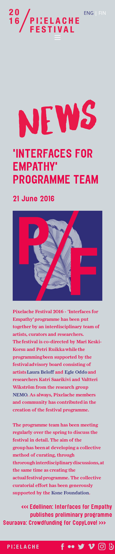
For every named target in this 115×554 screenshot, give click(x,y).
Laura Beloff (41, 372)
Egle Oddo (76, 372)
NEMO (20, 395)
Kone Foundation (70, 493)
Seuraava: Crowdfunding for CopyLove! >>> (54, 522)
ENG (88, 13)
